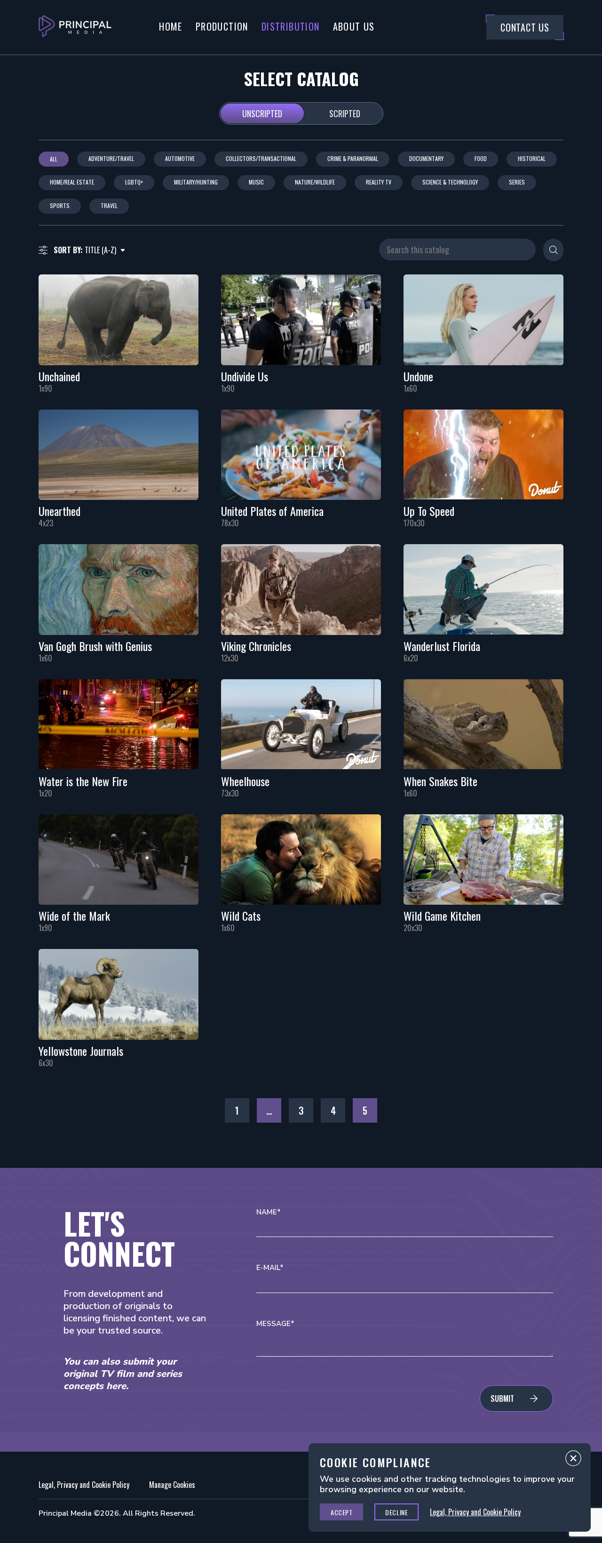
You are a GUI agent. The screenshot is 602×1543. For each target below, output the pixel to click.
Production (222, 26)
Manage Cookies (172, 1484)
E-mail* (270, 1267)
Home (170, 26)
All (53, 159)
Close (573, 1460)
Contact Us (524, 27)
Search (553, 250)
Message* (275, 1323)
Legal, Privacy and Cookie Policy (84, 1484)
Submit (502, 1398)
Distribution (290, 26)
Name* (268, 1212)
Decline (396, 1512)
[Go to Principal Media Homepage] (75, 27)
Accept (341, 1512)
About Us (354, 26)
